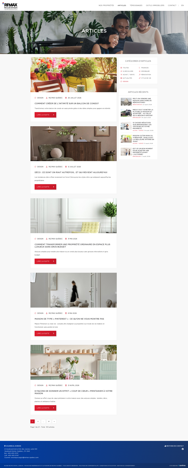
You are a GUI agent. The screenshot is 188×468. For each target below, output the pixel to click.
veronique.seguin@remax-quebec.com (25, 457)
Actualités (127, 78)
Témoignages (136, 5)
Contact (172, 5)
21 (49, 421)
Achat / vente (128, 74)
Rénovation (146, 74)
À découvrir (128, 71)
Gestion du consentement (126, 465)
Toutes (126, 68)
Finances (145, 68)
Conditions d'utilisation (108, 465)
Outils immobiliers (155, 5)
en (182, 5)
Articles (122, 5)
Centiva (181, 465)
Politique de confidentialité (88, 465)
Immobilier (145, 71)
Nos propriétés (106, 5)
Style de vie (146, 78)
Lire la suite (43, 115)
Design (40, 98)
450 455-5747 (13, 453)
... (43, 421)
